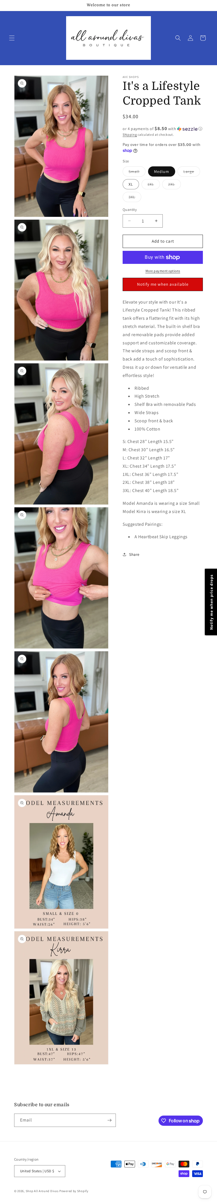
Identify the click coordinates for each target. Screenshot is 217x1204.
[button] (12, 38)
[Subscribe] (109, 1120)
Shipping (130, 134)
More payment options (163, 271)
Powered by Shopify (73, 1191)
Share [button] (134, 554)
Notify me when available (162, 284)
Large (191, 171)
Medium (161, 171)
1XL (153, 184)
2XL (174, 184)
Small (137, 171)
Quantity (130, 209)
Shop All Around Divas (42, 1191)
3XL (135, 197)
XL (131, 184)
